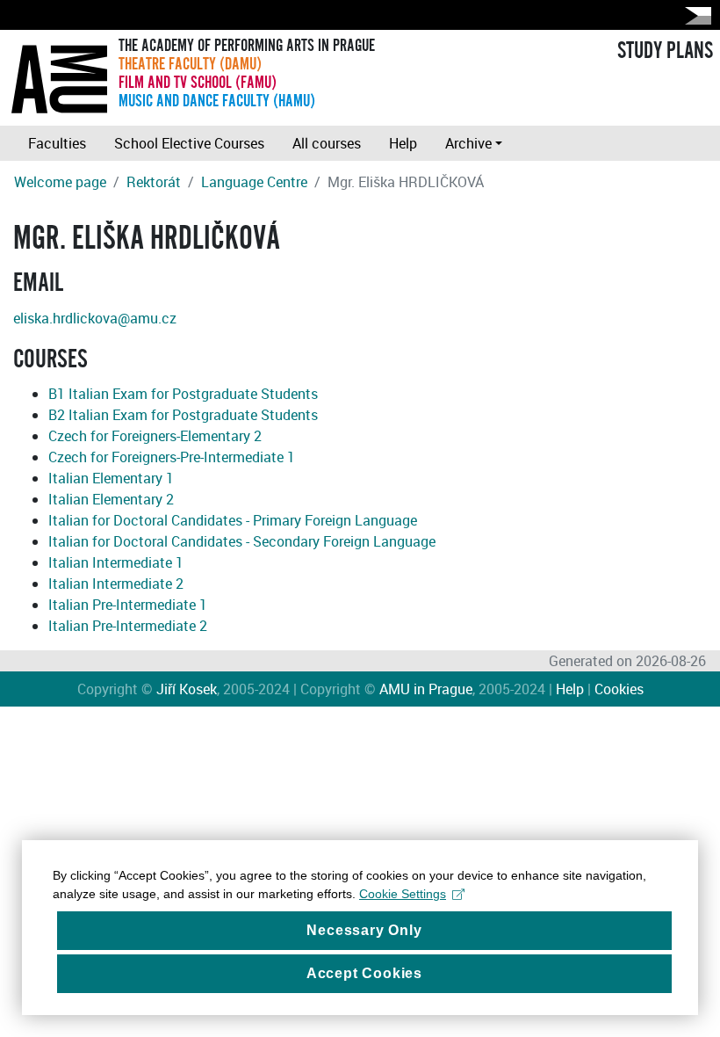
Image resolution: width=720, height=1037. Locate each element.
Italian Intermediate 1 (116, 562)
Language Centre (254, 182)
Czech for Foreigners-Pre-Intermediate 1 (171, 457)
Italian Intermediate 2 (116, 583)
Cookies (619, 689)
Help (403, 143)
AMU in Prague (425, 689)
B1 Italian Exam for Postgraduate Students (183, 393)
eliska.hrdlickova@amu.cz (94, 318)
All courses (326, 143)
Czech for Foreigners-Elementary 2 (155, 436)
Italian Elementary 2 (111, 499)
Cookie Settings (402, 894)
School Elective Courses (189, 143)
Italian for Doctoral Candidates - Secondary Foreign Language (242, 541)
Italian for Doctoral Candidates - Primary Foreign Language (232, 520)
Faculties (57, 143)
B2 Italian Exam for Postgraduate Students (183, 414)
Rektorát (153, 182)
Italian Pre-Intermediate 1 (127, 604)
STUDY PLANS (665, 51)
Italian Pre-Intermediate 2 (127, 625)
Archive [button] (468, 143)
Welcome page (60, 182)
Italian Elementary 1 (111, 478)
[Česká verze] (694, 15)
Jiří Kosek (186, 689)
